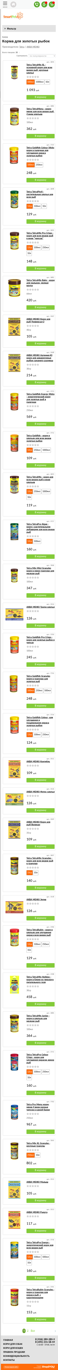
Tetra (21, 47)
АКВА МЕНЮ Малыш (37, 1182)
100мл (30, 165)
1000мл (39, 82)
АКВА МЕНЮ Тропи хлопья (40, 607)
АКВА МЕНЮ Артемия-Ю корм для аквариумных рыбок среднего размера (39, 358)
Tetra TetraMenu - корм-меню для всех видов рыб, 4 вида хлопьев (40, 112)
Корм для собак (12, 1344)
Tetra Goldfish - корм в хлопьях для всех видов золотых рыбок (38, 438)
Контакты (9, 1360)
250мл (39, 165)
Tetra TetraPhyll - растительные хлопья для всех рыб (39, 194)
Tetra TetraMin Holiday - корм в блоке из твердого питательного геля (40, 980)
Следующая (54, 1331)
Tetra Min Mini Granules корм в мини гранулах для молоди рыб (40, 571)
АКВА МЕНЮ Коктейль (38, 761)
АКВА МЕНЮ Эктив (36, 900)
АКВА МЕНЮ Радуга (36, 1212)
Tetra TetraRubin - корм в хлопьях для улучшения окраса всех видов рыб (39, 932)
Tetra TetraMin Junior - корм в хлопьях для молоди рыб (38, 1018)
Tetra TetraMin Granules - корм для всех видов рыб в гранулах (39, 861)
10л (47, 82)
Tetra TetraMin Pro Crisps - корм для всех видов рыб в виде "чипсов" (39, 236)
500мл (30, 82)
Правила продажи (14, 1352)
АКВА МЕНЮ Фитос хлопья (40, 792)
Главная (8, 1340)
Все (33, 1330)
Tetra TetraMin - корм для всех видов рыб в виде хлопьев (39, 480)
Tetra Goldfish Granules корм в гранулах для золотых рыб (38, 679)
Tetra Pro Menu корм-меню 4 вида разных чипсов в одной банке (38, 1107)
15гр (29, 873)
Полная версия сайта (11, 1367)
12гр (29, 206)
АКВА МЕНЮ (33, 47)
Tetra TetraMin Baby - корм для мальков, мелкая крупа (40, 283)
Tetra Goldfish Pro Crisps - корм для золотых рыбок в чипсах (40, 640)
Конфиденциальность (16, 1356)
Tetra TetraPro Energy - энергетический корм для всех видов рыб (39, 1245)
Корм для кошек (13, 1348)
